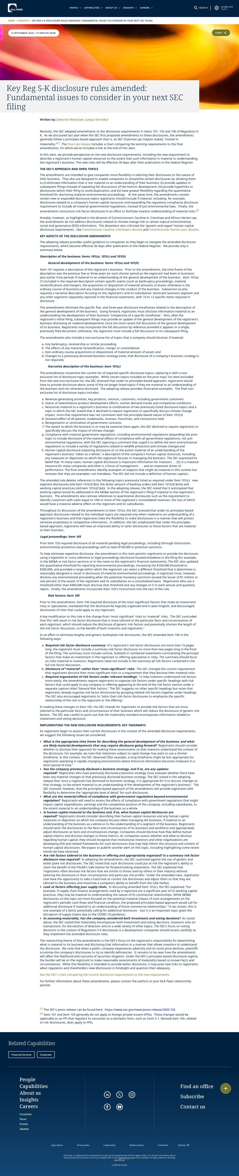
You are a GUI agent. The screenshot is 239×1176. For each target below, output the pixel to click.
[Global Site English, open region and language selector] (216, 7)
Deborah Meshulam (70, 119)
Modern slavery (136, 1145)
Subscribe (192, 1096)
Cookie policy (109, 1145)
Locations (26, 1114)
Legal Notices (124, 1158)
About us (111, 7)
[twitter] (119, 1094)
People (74, 7)
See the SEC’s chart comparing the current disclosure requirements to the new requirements (104, 974)
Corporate (46, 1054)
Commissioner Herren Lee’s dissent (173, 229)
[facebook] (107, 1107)
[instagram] (132, 1094)
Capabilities (92, 7)
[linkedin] (107, 1094)
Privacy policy (83, 1145)
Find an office (196, 1086)
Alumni (24, 1129)
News (23, 1119)
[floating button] (225, 1088)
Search (203, 7)
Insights (128, 7)
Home (11, 20)
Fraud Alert (163, 1145)
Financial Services (21, 1054)
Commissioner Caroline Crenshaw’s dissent (112, 229)
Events (24, 1124)
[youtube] (119, 1107)
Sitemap (182, 1145)
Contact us (192, 1106)
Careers (145, 7)
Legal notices (57, 1145)
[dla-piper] (16, 7)
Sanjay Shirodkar (97, 119)
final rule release (79, 144)
